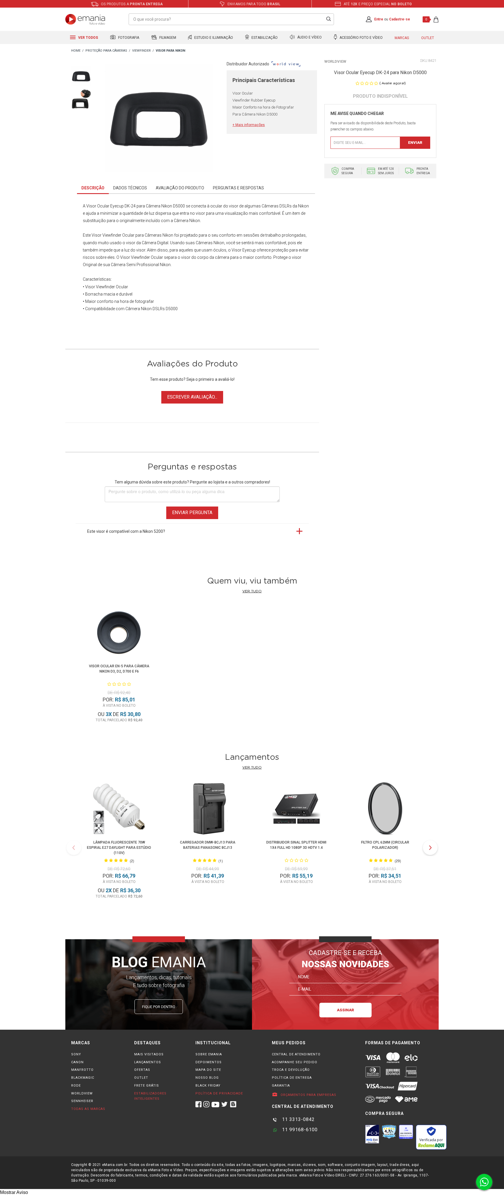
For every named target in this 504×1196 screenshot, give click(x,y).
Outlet (427, 38)
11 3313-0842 (298, 1119)
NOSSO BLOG (207, 1078)
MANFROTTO (82, 1070)
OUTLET (141, 1078)
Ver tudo (252, 591)
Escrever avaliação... (192, 397)
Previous (73, 847)
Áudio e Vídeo (309, 38)
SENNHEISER (82, 1101)
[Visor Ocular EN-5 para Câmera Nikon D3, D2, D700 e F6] (119, 633)
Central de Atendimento (296, 1054)
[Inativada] (372, 1134)
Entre (378, 19)
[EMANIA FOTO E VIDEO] (75, 50)
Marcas (402, 38)
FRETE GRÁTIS (146, 1085)
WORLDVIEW (82, 1093)
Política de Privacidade (219, 1093)
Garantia (281, 1085)
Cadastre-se (399, 19)
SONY (76, 1054)
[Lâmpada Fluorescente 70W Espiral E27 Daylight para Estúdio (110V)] (119, 809)
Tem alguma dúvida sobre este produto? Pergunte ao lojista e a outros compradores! (192, 482)
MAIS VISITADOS (149, 1054)
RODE (76, 1085)
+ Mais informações (248, 125)
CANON (77, 1062)
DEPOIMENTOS (208, 1062)
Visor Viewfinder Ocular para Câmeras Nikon (132, 235)
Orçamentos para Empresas (307, 1095)
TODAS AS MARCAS (88, 1109)
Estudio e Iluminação (213, 38)
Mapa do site (208, 1070)
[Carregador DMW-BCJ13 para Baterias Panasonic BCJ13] (208, 809)
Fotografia (128, 38)
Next (430, 847)
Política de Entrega (292, 1078)
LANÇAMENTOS (147, 1062)
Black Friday (207, 1085)
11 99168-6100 (299, 1129)
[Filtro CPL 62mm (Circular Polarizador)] (385, 809)
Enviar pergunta (192, 512)
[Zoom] (81, 75)
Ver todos (87, 38)
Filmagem (167, 38)
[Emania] (85, 19)
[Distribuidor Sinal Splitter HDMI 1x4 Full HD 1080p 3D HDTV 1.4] (296, 809)
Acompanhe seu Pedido (294, 1062)
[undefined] (159, 119)
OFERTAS (142, 1070)
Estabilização (264, 38)
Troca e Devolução (291, 1070)
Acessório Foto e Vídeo (361, 38)
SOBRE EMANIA (208, 1054)
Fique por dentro (158, 1007)
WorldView (335, 61)
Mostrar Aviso (14, 1192)
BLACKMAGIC (82, 1078)
